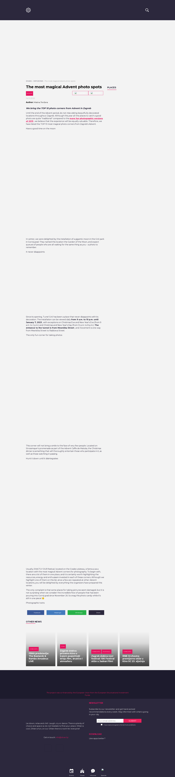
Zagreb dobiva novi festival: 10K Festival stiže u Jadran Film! (102, 659)
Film (63, 646)
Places (111, 87)
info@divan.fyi (62, 737)
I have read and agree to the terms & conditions (119, 725)
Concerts (34, 649)
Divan (29, 81)
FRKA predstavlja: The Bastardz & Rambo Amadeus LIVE (39, 657)
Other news (34, 621)
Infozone (38, 81)
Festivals (106, 651)
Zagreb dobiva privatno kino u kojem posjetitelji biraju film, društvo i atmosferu (71, 656)
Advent (29, 93)
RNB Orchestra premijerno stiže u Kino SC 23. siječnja (133, 659)
